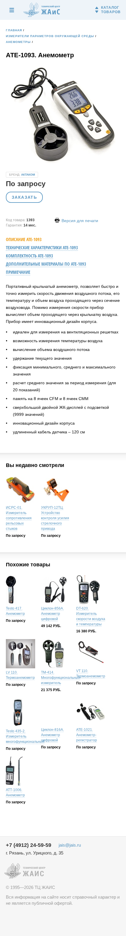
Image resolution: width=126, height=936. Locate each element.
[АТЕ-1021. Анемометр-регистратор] (90, 712)
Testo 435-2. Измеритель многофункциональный (25, 736)
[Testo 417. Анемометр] (20, 590)
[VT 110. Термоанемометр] (90, 653)
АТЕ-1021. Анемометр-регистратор (86, 735)
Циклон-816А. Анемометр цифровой (52, 735)
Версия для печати (79, 220)
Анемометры (18, 42)
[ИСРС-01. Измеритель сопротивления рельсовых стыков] (20, 490)
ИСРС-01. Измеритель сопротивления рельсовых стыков (19, 518)
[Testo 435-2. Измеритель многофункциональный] (20, 713)
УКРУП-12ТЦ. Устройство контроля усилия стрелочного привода (55, 518)
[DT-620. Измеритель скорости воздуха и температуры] (90, 590)
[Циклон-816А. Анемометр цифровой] (55, 712)
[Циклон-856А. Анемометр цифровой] (55, 590)
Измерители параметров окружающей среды (50, 36)
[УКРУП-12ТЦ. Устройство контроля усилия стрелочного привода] (55, 490)
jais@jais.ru (70, 844)
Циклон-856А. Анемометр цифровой (52, 613)
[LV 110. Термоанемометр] (20, 654)
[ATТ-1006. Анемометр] (20, 772)
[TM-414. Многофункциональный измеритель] (55, 654)
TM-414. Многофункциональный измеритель (60, 677)
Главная (14, 30)
